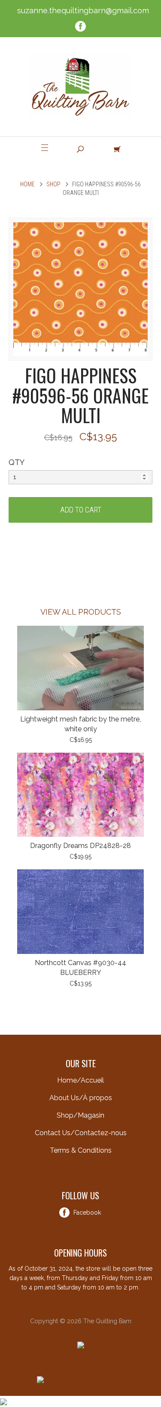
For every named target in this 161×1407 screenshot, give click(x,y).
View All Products (80, 611)
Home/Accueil (80, 1080)
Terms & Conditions (81, 1150)
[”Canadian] (3, 1401)
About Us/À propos (80, 1098)
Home (27, 184)
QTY (16, 462)
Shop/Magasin (80, 1115)
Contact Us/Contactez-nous (81, 1133)
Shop (53, 184)
